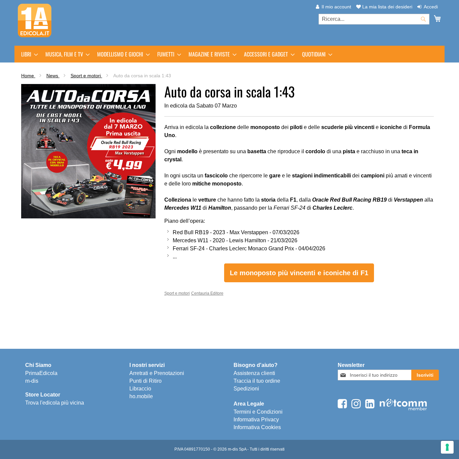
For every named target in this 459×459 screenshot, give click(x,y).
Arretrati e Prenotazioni (156, 373)
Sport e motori (86, 75)
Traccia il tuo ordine (257, 381)
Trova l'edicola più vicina (54, 403)
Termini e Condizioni (258, 412)
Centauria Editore (207, 293)
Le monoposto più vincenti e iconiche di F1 (299, 273)
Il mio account (336, 6)
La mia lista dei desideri (386, 6)
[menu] (229, 54)
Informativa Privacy (256, 419)
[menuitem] (27, 54)
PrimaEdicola (41, 373)
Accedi (431, 6)
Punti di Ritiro (145, 381)
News (52, 75)
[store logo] (34, 20)
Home (28, 75)
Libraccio (140, 388)
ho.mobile (141, 396)
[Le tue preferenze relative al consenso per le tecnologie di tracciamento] (447, 447)
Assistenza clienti (254, 373)
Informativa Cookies (257, 427)
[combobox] (374, 19)
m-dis (31, 381)
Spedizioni (246, 388)
